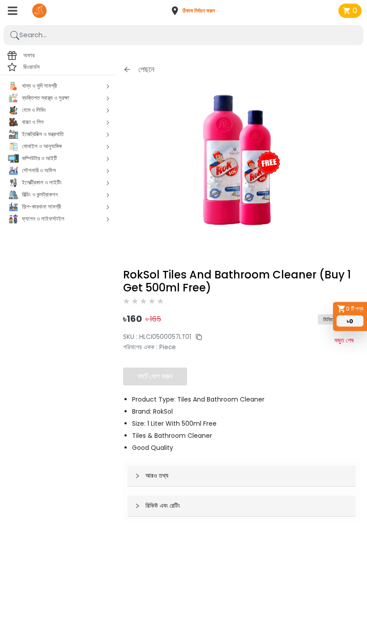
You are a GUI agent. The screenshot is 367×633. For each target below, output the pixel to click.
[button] (196, 11)
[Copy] (196, 337)
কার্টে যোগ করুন (155, 376)
